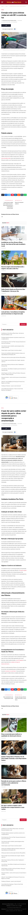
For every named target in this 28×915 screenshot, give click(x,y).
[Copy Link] (6, 25)
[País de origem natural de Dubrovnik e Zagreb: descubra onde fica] (14, 258)
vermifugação (20, 660)
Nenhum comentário (6, 22)
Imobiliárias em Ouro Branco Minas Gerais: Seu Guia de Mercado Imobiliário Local (13, 244)
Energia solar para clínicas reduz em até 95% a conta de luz (20, 698)
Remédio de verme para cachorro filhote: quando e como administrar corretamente (13, 782)
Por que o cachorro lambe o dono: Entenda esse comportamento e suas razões (12, 807)
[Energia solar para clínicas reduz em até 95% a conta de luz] (14, 40)
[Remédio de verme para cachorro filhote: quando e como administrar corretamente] (14, 772)
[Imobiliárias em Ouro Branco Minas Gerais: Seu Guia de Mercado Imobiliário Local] (14, 233)
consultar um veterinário (10, 671)
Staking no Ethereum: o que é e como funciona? (11, 385)
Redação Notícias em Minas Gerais (9, 20)
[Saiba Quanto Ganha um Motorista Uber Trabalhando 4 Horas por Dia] (14, 280)
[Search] (26, 2)
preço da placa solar (5, 158)
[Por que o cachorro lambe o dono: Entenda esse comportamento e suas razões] (14, 796)
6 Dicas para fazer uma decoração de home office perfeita (13, 357)
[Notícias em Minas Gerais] (14, 2)
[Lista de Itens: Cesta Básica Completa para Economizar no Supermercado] (14, 303)
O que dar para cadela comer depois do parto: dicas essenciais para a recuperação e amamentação (8, 205)
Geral (2, 9)
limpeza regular (23, 570)
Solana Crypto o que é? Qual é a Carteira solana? (11, 350)
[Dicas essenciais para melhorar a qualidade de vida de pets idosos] (14, 725)
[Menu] (2, 2)
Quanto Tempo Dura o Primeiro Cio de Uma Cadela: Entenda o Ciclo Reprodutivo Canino (13, 758)
